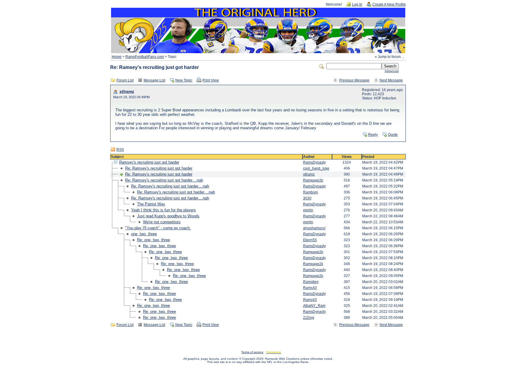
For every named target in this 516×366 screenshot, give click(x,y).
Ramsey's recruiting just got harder (149, 162)
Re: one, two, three (153, 240)
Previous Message (354, 80)
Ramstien (311, 282)
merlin (308, 210)
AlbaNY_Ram (314, 306)
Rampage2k (313, 180)
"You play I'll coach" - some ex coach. (158, 228)
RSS (120, 149)
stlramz (126, 91)
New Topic (183, 80)
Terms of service (252, 352)
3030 (307, 198)
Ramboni (310, 192)
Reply (373, 135)
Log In (357, 4)
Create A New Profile (389, 4)
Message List (154, 80)
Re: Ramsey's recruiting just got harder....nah (164, 180)
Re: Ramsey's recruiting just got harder (158, 168)
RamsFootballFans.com (144, 57)
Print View (210, 80)
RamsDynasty (314, 162)
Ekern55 (310, 240)
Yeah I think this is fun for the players (163, 210)
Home (117, 57)
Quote (393, 135)
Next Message (391, 80)
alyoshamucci (314, 228)
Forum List (124, 80)
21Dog (308, 318)
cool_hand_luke (316, 168)
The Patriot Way (151, 204)
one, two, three (144, 234)
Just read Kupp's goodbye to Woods (168, 216)
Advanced (392, 71)
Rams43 (310, 288)
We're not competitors (162, 222)
